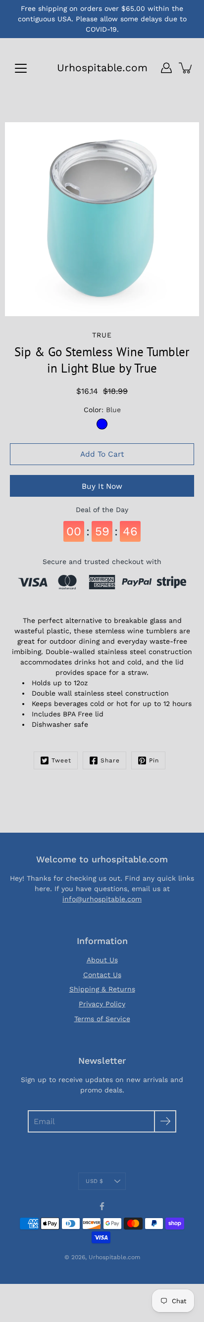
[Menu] (21, 68)
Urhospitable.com (102, 67)
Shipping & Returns (102, 989)
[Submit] (165, 1121)
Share (110, 760)
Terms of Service (102, 1019)
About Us (102, 960)
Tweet (61, 760)
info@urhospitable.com (102, 899)
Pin (154, 760)
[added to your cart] (186, 68)
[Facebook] (102, 1206)
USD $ (94, 1181)
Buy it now (102, 486)
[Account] (166, 68)
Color (102, 410)
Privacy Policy (102, 1004)
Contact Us (102, 975)
